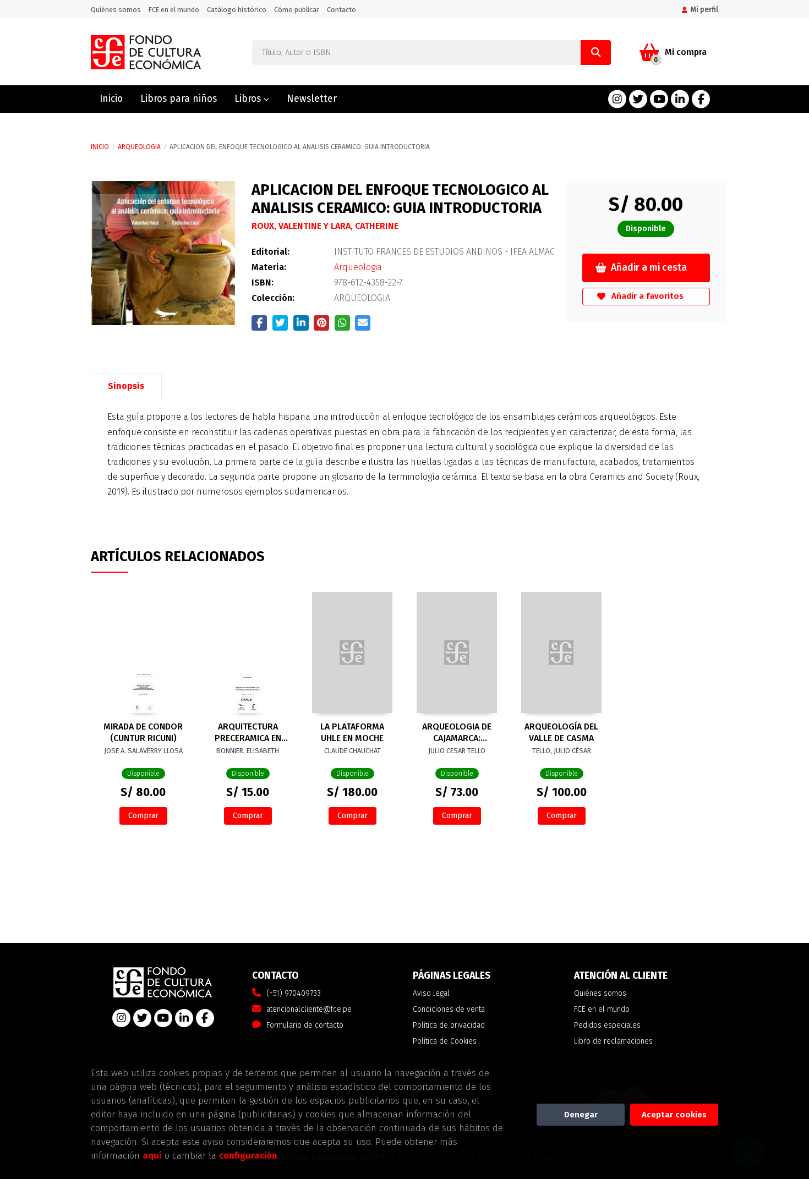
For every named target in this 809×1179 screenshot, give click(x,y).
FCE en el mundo (174, 10)
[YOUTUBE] (659, 99)
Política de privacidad (449, 1025)
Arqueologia (139, 147)
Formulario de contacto (304, 1025)
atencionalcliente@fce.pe (309, 1009)
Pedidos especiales (607, 1025)
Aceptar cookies (674, 1115)
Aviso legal (431, 993)
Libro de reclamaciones (613, 1041)
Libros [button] (249, 99)
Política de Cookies (445, 1041)
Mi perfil (704, 9)
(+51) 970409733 (293, 993)
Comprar (143, 815)
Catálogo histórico (236, 10)
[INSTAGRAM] (617, 99)
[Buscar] (596, 52)
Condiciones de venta (449, 1009)
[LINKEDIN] (680, 99)
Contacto (341, 10)
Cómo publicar (296, 10)
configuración (248, 1155)
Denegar (581, 1115)
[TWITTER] (638, 99)
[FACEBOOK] (701, 99)
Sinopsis (126, 386)
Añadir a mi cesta (649, 267)
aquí (152, 1155)
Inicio (100, 147)
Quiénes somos (116, 10)
